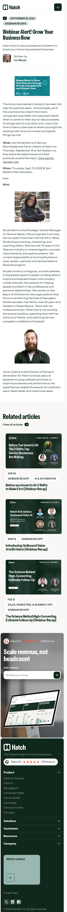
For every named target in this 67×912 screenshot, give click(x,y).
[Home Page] (11, 7)
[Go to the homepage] (15, 747)
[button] (58, 7)
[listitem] (6, 902)
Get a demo (11, 667)
